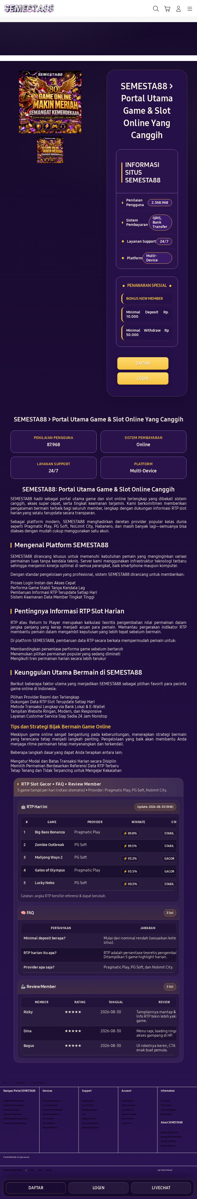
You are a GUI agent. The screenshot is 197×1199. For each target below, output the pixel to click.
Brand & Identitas (168, 1146)
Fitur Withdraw (49, 1123)
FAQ (84, 1114)
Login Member (127, 1101)
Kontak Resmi (166, 1114)
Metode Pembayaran (51, 1114)
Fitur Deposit (48, 1118)
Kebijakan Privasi (89, 1118)
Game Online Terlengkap (13, 1105)
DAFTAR (143, 363)
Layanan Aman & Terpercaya (15, 1123)
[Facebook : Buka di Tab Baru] (176, 1170)
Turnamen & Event (50, 1105)
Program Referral (50, 1127)
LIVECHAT (161, 1187)
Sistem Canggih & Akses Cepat (15, 1118)
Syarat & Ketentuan (90, 1123)
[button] (167, 9)
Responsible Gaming (90, 1127)
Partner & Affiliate (168, 1141)
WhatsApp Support (89, 1110)
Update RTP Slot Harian (12, 1114)
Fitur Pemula (166, 1105)
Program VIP (127, 1123)
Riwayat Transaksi (129, 1114)
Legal (40, 1170)
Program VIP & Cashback (52, 1110)
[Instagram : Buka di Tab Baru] (187, 1170)
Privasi (31, 1170)
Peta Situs (48, 1170)
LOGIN (143, 378)
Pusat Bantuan (88, 1101)
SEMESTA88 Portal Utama (14, 1101)
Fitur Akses (165, 1101)
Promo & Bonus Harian (52, 1101)
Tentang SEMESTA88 (169, 1132)
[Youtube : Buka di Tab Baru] (192, 1170)
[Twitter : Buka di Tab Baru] (181, 1170)
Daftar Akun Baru (129, 1105)
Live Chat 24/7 (88, 1105)
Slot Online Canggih (11, 1110)
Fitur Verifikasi (128, 1118)
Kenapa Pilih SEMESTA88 (171, 1137)
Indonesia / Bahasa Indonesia (13, 1170)
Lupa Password (128, 1110)
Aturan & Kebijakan (169, 1110)
